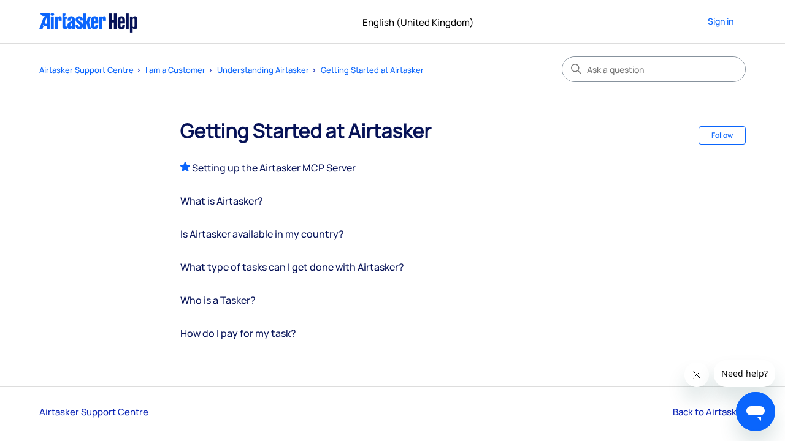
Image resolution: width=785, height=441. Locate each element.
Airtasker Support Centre (86, 69)
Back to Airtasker (709, 411)
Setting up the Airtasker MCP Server (274, 168)
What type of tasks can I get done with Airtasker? (292, 267)
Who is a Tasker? (218, 300)
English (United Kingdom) (419, 22)
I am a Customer (175, 69)
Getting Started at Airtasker (372, 69)
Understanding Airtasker (263, 69)
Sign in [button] (720, 21)
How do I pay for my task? (238, 333)
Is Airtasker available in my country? (262, 234)
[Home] (88, 21)
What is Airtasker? (221, 201)
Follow (722, 135)
